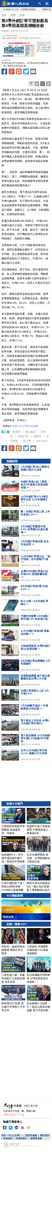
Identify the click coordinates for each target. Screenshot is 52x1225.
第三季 (27, 440)
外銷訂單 (23, 436)
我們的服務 (31, 1135)
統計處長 (30, 431)
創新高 (37, 436)
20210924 (42, 440)
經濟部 (16, 431)
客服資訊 (8, 1138)
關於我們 (45, 1135)
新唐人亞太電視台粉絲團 (25, 426)
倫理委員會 (36, 1138)
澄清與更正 (21, 1138)
